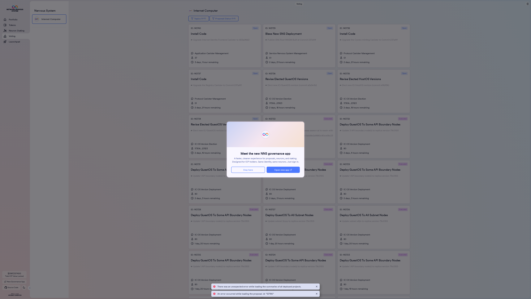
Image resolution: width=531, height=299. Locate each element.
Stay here (248, 169)
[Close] (316, 286)
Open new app (281, 169)
